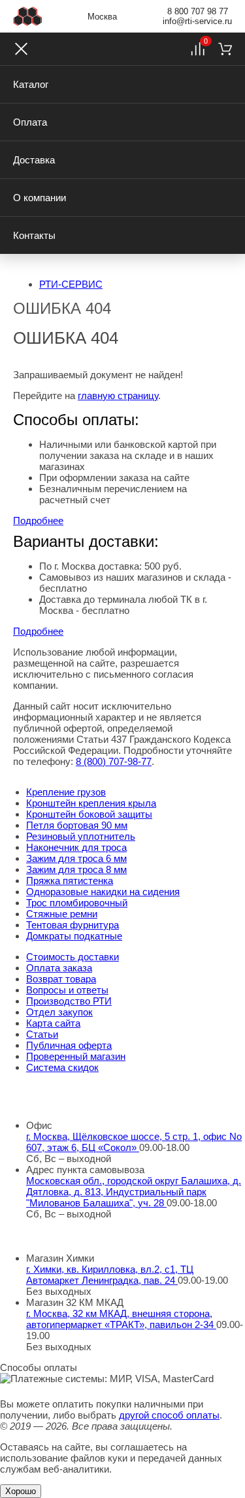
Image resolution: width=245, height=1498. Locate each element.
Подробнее (38, 520)
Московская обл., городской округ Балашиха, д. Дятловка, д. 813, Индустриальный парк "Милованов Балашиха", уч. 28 (133, 1191)
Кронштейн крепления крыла (91, 803)
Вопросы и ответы (67, 989)
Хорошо (20, 1491)
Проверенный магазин (75, 1056)
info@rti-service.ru (197, 21)
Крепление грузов (66, 792)
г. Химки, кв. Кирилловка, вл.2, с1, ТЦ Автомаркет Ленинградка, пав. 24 (109, 1275)
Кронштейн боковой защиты (89, 814)
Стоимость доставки (72, 956)
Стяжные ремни (61, 913)
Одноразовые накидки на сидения (103, 891)
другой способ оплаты (169, 1415)
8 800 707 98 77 (197, 11)
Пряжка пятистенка (69, 880)
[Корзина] (225, 48)
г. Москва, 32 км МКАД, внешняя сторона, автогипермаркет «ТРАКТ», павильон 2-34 (121, 1319)
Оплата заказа (59, 967)
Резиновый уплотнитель (80, 836)
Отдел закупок (59, 1012)
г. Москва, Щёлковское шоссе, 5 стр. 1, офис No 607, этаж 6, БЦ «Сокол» (134, 1142)
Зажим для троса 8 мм (76, 869)
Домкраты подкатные (74, 935)
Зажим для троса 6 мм (76, 858)
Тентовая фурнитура (72, 924)
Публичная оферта (69, 1045)
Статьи (42, 1034)
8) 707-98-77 (114, 761)
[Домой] (27, 16)
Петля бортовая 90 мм (76, 825)
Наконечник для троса (76, 847)
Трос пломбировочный (76, 902)
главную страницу (118, 395)
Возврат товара (61, 978)
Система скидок (62, 1067)
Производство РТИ (69, 1000)
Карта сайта (53, 1023)
